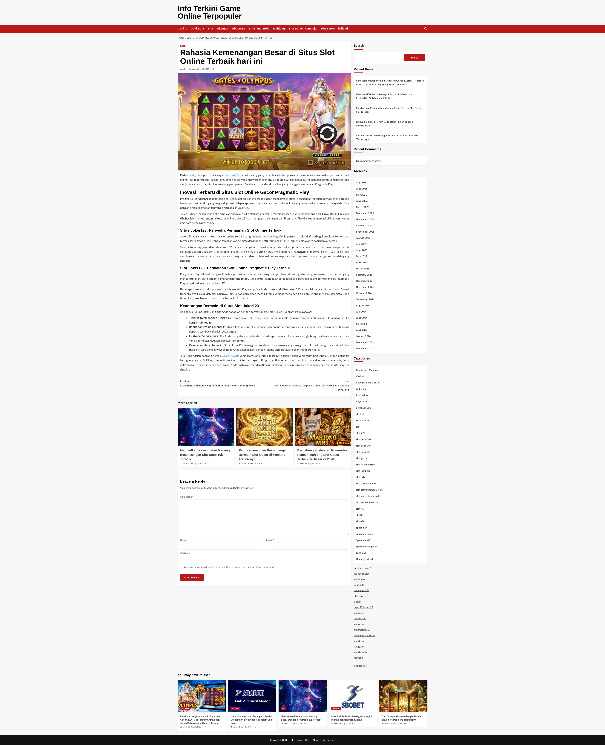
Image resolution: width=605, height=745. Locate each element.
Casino (182, 28)
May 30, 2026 (313, 464)
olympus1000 (363, 407)
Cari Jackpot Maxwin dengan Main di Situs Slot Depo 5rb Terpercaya (387, 137)
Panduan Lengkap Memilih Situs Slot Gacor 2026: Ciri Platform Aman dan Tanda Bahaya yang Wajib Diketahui (390, 82)
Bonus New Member (367, 369)
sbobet (360, 414)
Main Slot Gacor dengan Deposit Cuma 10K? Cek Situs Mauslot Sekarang (311, 385)
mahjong (358, 657)
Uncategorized (364, 559)
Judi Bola (197, 28)
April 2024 (362, 330)
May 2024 (361, 323)
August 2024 (363, 305)
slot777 (360, 508)
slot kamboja (363, 470)
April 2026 (362, 200)
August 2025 (363, 237)
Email (270, 539)
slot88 (359, 515)
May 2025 (361, 256)
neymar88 (232, 175)
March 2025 (362, 268)
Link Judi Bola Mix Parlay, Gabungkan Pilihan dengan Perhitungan (384, 123)
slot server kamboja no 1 (369, 489)
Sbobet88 (238, 28)
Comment (186, 496)
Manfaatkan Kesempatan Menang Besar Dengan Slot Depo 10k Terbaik (205, 455)
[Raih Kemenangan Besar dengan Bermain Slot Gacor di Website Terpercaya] (264, 427)
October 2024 (364, 293)
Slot (210, 28)
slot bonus (359, 579)
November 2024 (365, 287)
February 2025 (364, 274)
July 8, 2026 (346, 724)
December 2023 (365, 342)
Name (184, 539)
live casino (362, 395)
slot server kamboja (366, 483)
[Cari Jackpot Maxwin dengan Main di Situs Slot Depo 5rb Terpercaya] (403, 696)
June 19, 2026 (254, 464)
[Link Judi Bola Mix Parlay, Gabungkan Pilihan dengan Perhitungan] (353, 696)
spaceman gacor (365, 533)
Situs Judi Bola (259, 28)
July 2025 (361, 243)
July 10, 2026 (196, 464)
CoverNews (312, 739)
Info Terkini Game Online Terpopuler (210, 12)
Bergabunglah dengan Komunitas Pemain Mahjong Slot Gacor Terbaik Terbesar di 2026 (322, 455)
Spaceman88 (363, 540)
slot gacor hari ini (365, 464)
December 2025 (365, 213)
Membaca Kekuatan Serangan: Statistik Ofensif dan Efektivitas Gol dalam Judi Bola (384, 96)
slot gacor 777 (361, 590)
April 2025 (362, 262)
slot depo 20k (363, 445)
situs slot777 (363, 420)
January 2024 (363, 336)
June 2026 (361, 188)
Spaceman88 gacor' (366, 546)
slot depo (359, 640)
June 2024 (361, 317)
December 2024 (365, 280)
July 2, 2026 (397, 724)
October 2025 (364, 225)
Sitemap (222, 28)
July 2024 (361, 311)
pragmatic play (362, 629)
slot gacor (361, 458)
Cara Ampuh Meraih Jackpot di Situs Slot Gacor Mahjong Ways (217, 383)
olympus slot (360, 595)
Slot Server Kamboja (303, 28)
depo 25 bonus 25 (363, 607)
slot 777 (360, 433)
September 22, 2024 (200, 69)
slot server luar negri (367, 496)
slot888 (360, 521)
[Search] (425, 28)
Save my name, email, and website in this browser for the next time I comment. (229, 567)
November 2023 (365, 348)
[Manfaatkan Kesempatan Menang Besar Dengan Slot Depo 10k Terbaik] (206, 427)
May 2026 (361, 194)
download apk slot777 (368, 382)
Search (359, 45)
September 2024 (365, 299)
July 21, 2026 (246, 727)
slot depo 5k (363, 451)
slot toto (358, 612)
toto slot (361, 552)
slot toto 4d (360, 618)
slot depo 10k (363, 439)
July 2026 (361, 182)
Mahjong (279, 28)
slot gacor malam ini (364, 635)
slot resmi (359, 623)
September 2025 (365, 231)
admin (185, 69)
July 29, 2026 (196, 727)
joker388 (359, 584)
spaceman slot (361, 573)
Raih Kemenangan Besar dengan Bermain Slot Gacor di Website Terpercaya (263, 455)
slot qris (360, 477)
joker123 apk (231, 355)
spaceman (361, 527)
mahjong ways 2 (362, 567)
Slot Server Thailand (334, 28)
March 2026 (362, 207)
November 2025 (365, 219)
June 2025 (361, 250)
